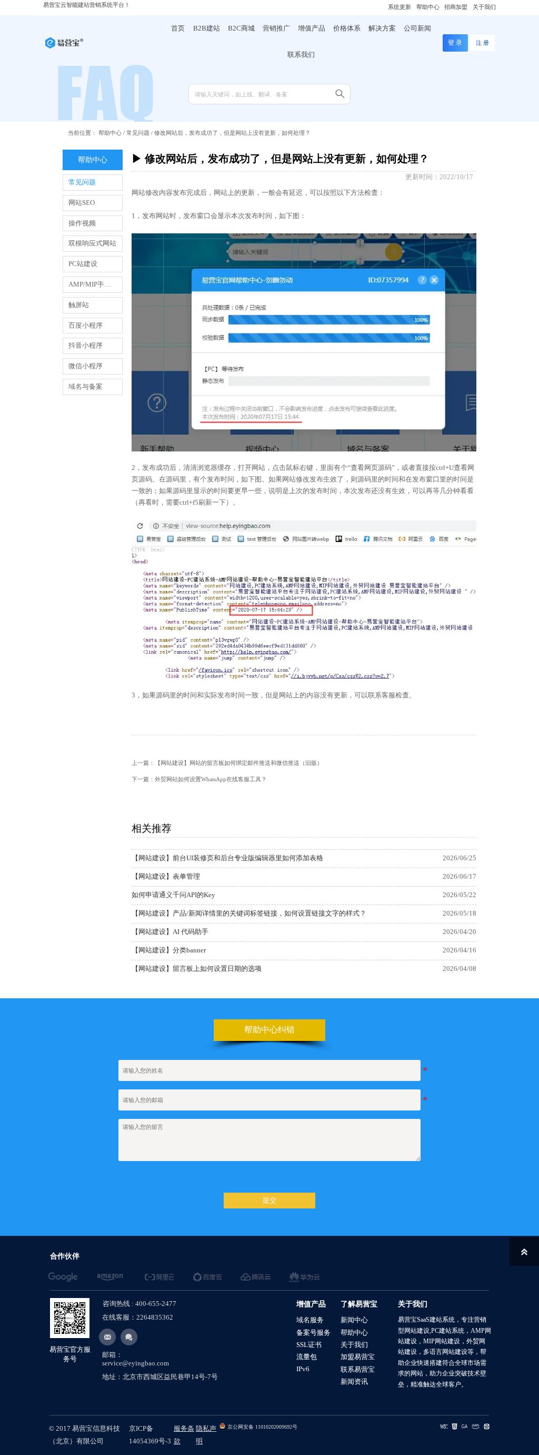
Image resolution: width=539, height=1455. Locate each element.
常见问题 (137, 133)
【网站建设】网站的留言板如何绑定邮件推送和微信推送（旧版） (239, 763)
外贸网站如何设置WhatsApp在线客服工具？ (211, 779)
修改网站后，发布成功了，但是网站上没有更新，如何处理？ (232, 133)
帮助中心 (110, 133)
